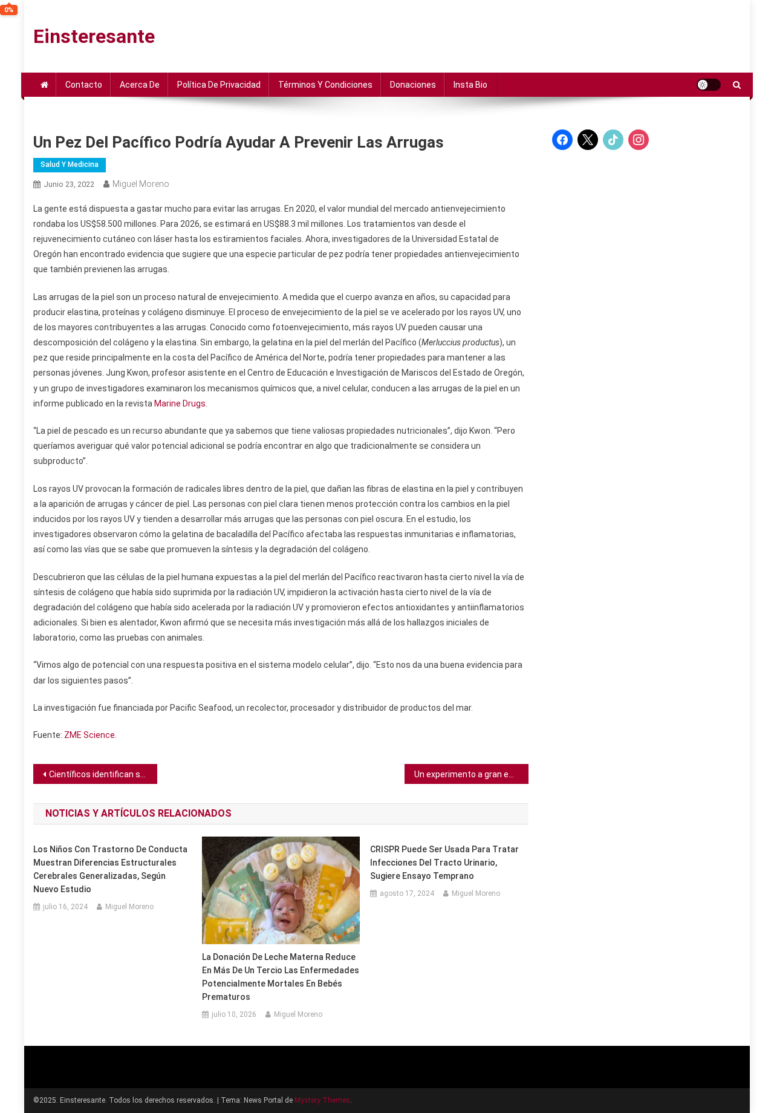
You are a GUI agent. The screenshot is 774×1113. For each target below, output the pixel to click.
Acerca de (140, 85)
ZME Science (89, 735)
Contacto (83, 85)
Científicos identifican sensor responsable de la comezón (103, 774)
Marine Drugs (180, 403)
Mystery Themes (322, 1100)
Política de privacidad (219, 85)
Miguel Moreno (140, 184)
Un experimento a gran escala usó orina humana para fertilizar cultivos (471, 774)
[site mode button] (709, 85)
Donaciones (413, 85)
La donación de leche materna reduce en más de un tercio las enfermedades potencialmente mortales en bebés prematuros (280, 977)
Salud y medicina (70, 164)
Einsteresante (94, 36)
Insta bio (470, 85)
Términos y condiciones (325, 85)
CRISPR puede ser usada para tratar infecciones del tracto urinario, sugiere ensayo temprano (444, 862)
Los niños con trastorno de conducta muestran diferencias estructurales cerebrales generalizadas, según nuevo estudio (110, 869)
